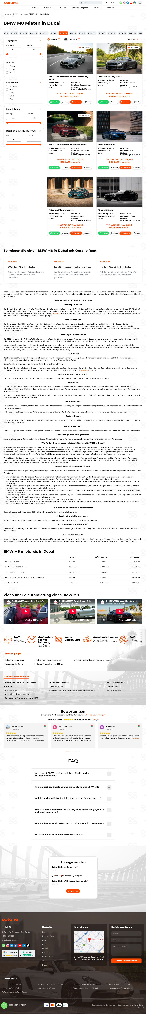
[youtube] (131, 2)
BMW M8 (63, 33)
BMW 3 (53, 33)
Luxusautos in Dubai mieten (121, 988)
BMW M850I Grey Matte (110, 77)
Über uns (46, 952)
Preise (44, 932)
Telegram (78, 875)
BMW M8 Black (105, 210)
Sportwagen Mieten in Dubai (85, 988)
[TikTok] (28, 945)
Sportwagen (85, 370)
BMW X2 (132, 33)
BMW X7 (4, 33)
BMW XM (91, 33)
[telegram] (127, 2)
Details (88, 102)
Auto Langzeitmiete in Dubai (14, 992)
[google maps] (134, 2)
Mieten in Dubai (13, 984)
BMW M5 (122, 33)
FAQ (44, 940)
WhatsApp (55, 102)
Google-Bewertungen (95, 715)
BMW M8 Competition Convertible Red (68, 145)
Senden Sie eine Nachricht (126, 961)
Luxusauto (56, 313)
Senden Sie (73, 891)
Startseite (7, 14)
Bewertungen (48, 956)
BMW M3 (111, 33)
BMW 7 (82, 33)
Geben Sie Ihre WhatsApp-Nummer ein (70, 881)
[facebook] (16, 945)
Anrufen (66, 102)
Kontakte (46, 948)
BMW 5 (14, 33)
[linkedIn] (24, 945)
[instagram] (124, 2)
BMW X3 (23, 33)
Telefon (56, 875)
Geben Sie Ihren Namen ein (64, 867)
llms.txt (141, 1007)
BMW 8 (73, 33)
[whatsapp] (120, 2)
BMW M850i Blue (106, 145)
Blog (44, 944)
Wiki (44, 960)
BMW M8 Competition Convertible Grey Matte (68, 78)
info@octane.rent (9, 940)
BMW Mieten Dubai (20, 14)
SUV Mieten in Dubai (46, 988)
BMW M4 (43, 33)
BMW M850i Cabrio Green (61, 210)
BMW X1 (102, 33)
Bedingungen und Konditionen (130, 1005)
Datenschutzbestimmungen (104, 1005)
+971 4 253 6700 (111, 3)
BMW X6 (33, 33)
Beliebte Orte (48, 936)
